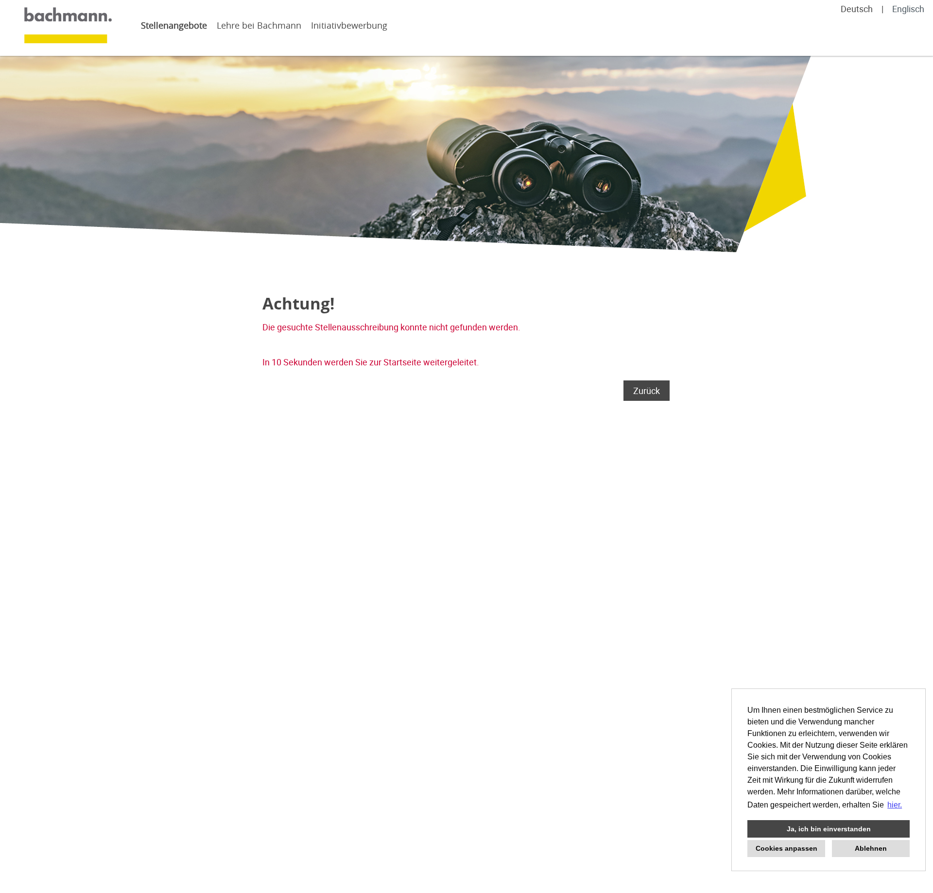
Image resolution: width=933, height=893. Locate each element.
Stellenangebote (174, 25)
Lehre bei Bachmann (259, 25)
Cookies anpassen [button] (786, 848)
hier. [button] (894, 805)
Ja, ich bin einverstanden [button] (829, 829)
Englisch (908, 9)
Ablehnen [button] (871, 848)
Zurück (646, 390)
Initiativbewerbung (349, 25)
